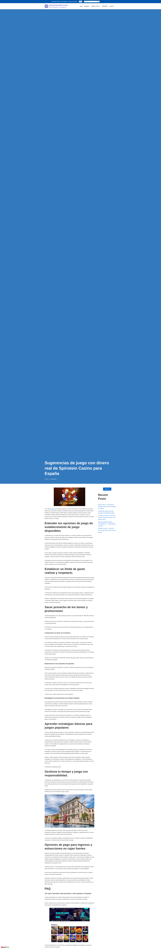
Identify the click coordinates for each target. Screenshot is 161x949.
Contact (112, 6)
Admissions (107, 489)
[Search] (98, 1)
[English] (5, 947)
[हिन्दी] (8, 947)
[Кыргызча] (2, 947)
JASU (47, 479)
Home (81, 6)
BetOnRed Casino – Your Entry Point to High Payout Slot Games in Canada (107, 530)
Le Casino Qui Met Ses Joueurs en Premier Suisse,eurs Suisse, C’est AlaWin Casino (107, 517)
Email (80, 1)
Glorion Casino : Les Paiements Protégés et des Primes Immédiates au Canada (107, 506)
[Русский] (3, 947)
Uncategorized (53, 479)
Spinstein (53, 508)
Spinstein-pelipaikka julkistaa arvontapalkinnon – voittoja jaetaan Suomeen (107, 523)
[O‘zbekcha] (6, 947)
